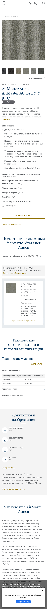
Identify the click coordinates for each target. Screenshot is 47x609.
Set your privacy (23, 602)
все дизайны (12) (37, 78)
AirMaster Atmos (11, 16)
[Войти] (35, 3)
